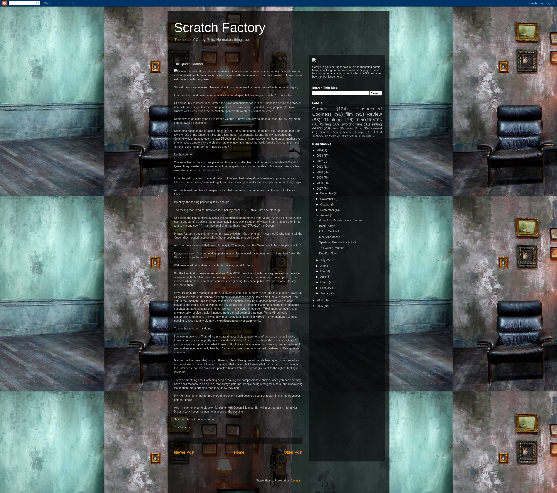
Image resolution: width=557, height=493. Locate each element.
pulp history (343, 132)
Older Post (293, 452)
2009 (320, 177)
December (327, 193)
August (325, 215)
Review (374, 114)
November (327, 199)
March (324, 282)
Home (239, 452)
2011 (320, 166)
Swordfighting (351, 124)
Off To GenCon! (329, 231)
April (323, 276)
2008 (320, 183)
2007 (320, 188)
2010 (320, 172)
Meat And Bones (329, 237)
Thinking (333, 119)
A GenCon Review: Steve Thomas (340, 220)
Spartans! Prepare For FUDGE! (339, 242)
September (327, 210)
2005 (320, 305)
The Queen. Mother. (331, 247)
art (361, 128)
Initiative (324, 132)
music (335, 128)
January (325, 293)
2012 (320, 161)
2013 (320, 155)
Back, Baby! (327, 225)
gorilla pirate (365, 136)
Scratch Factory (219, 27)
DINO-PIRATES (369, 120)
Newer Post (184, 452)
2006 (320, 300)
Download (376, 128)
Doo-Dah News (328, 253)
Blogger (295, 480)
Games (319, 108)
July (323, 260)
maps (360, 132)
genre (349, 128)
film (349, 114)
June (323, 265)
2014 (320, 150)
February (326, 287)
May (323, 271)
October (325, 204)
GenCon (349, 135)
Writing (325, 124)
